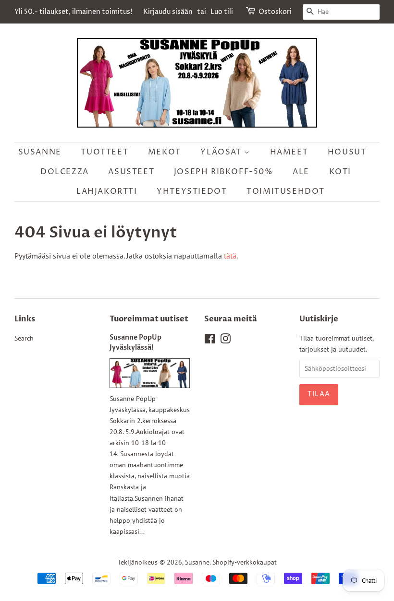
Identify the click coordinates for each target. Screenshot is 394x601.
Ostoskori (275, 11)
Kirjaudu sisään (168, 11)
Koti (340, 171)
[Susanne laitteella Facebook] (209, 340)
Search (24, 338)
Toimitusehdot (285, 191)
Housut (347, 152)
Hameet (289, 152)
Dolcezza (64, 171)
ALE (301, 171)
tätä (230, 255)
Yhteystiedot (192, 191)
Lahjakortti (106, 191)
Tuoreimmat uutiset (149, 319)
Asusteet (131, 171)
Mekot (164, 152)
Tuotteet (104, 152)
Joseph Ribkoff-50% (223, 171)
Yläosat (222, 152)
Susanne (40, 152)
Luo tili (221, 11)
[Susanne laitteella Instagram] (225, 340)
